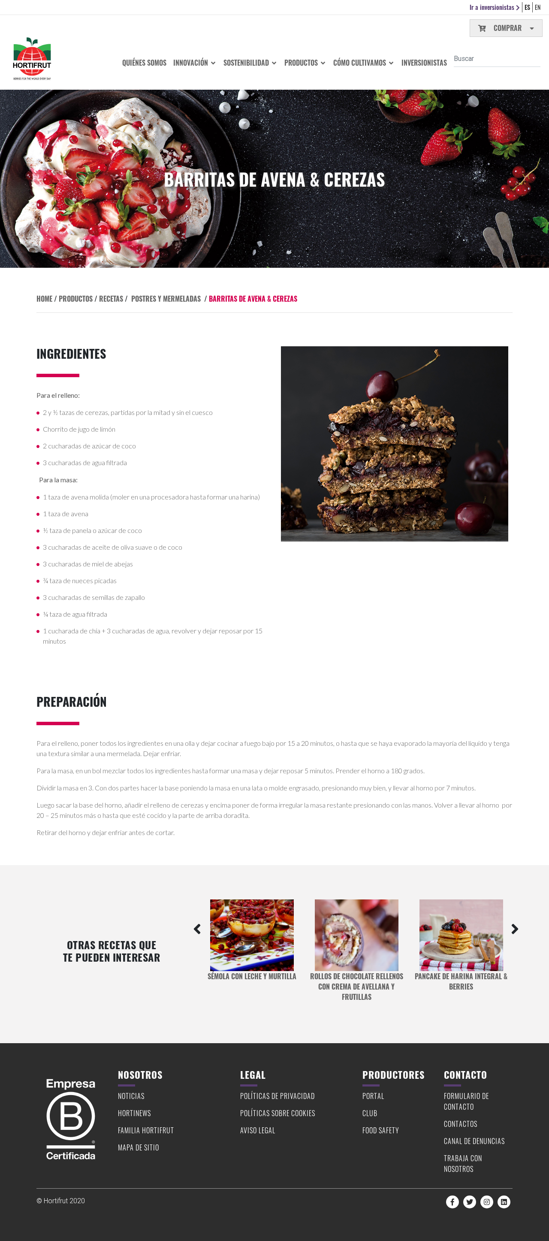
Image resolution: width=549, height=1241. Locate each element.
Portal (373, 1096)
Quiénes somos (144, 63)
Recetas (111, 299)
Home (44, 299)
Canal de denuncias (474, 1141)
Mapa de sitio (138, 1147)
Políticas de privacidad (277, 1096)
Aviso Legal (257, 1130)
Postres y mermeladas (166, 299)
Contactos (460, 1124)
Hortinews (134, 1113)
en (537, 7)
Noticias (131, 1096)
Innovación (191, 63)
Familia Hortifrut (146, 1130)
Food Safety (380, 1130)
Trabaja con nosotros (463, 1163)
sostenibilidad (247, 63)
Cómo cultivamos (360, 63)
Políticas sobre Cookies (277, 1113)
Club (369, 1113)
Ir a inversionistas (493, 7)
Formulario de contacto (466, 1101)
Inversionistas (424, 63)
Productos (302, 63)
